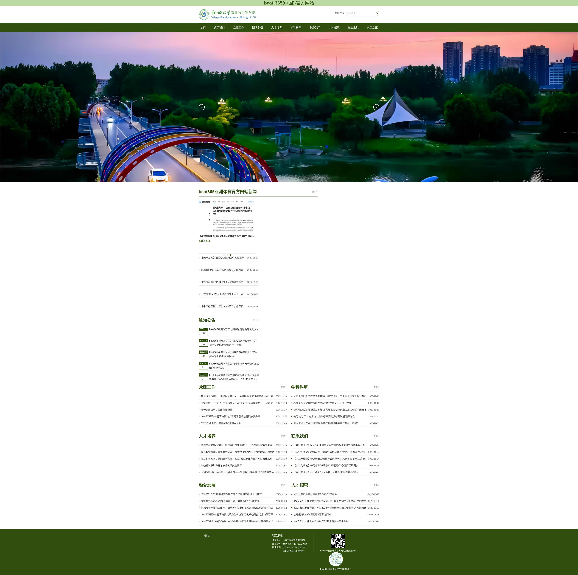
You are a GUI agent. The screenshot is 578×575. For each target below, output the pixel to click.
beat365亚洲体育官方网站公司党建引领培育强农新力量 (222, 270)
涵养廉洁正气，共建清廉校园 (216, 409)
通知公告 (207, 320)
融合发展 (353, 27)
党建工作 (238, 27)
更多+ (315, 191)
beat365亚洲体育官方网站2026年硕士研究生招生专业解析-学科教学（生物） (233, 343)
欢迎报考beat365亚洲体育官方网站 (312, 514)
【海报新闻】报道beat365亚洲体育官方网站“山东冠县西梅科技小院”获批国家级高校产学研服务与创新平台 (222, 282)
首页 (203, 27)
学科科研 (296, 27)
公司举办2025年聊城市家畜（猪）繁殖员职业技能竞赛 (230, 501)
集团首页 (339, 13)
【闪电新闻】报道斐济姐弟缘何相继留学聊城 (222, 258)
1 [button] (366, 178)
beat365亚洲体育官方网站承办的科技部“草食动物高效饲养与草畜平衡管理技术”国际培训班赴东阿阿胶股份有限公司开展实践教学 (237, 514)
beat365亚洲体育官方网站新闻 (228, 191)
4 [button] (375, 178)
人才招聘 (334, 27)
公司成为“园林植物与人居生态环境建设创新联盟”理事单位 (324, 416)
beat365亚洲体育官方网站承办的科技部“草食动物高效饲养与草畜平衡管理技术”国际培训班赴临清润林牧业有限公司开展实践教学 (237, 521)
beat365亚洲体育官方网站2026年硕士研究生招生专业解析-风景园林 (233, 354)
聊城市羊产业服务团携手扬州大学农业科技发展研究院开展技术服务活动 (237, 508)
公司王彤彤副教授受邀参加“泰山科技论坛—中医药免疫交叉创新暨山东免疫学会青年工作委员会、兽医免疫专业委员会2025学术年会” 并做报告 (330, 396)
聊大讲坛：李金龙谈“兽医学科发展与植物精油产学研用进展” (326, 423)
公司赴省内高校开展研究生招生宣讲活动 (315, 494)
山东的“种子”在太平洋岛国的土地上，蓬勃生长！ (222, 294)
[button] (202, 107)
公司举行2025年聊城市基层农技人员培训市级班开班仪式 (231, 494)
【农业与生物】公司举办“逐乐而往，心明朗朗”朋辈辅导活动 (326, 472)
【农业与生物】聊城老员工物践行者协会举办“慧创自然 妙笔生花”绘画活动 (329, 452)
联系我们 (315, 27)
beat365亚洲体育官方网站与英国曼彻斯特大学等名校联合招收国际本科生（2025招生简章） (234, 377)
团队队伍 (257, 27)
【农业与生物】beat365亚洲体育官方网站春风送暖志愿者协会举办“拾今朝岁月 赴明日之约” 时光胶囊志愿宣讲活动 (329, 445)
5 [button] (378, 178)
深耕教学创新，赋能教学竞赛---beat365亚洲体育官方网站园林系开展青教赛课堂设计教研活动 (236, 459)
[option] (289, 107)
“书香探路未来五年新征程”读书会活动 (221, 423)
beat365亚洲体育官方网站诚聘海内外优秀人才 (234, 329)
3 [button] (372, 178)
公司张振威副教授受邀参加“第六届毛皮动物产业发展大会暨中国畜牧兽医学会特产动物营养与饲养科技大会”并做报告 (330, 410)
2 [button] (368, 178)
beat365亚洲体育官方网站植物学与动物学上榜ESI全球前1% (234, 365)
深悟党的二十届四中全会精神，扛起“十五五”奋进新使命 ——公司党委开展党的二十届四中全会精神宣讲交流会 (237, 403)
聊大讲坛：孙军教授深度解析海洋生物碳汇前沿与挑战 (322, 403)
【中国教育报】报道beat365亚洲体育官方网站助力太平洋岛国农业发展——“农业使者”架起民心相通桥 (223, 306)
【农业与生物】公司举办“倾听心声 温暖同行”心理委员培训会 (326, 465)
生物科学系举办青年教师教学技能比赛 (221, 465)
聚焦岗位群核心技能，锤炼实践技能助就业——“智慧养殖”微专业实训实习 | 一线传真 (236, 445)
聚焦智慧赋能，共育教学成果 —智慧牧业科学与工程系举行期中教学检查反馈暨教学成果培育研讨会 (237, 452)
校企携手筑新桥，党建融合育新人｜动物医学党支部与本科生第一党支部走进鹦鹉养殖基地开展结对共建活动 (237, 396)
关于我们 (219, 27)
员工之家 (372, 27)
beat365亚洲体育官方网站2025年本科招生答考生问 (321, 521)
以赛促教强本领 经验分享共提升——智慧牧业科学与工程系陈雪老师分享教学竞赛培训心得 (237, 472)
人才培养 (276, 27)
